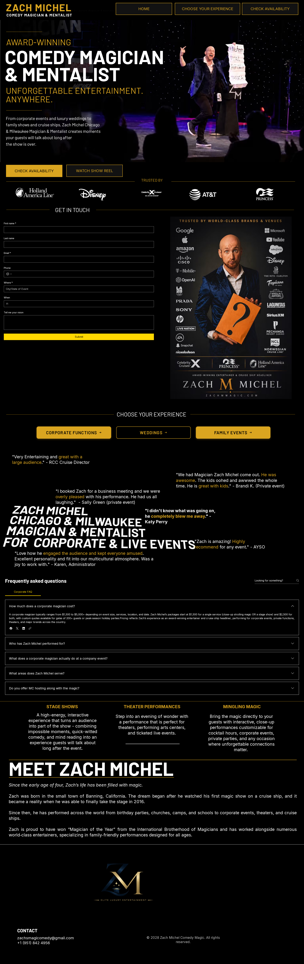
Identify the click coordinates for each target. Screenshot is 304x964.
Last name (9, 238)
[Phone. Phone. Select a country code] (9, 274)
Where (8, 282)
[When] (7, 304)
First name (10, 223)
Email (7, 253)
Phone (7, 268)
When (7, 297)
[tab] (23, 592)
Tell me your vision (13, 312)
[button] (11, 628)
